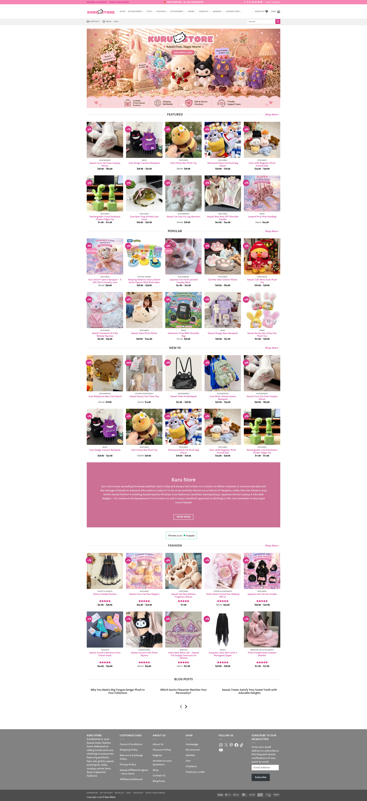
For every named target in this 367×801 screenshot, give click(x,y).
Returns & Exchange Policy (131, 757)
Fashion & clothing (131, 494)
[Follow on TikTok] (250, 2)
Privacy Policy (128, 764)
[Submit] (277, 21)
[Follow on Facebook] (245, 2)
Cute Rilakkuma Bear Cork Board (105, 396)
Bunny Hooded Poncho (105, 594)
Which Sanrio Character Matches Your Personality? (183, 691)
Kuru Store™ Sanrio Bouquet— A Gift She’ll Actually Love (104, 281)
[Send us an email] (255, 2)
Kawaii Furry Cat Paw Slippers (144, 594)
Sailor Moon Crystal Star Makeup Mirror (222, 595)
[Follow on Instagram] (247, 2)
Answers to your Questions (162, 762)
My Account (193, 749)
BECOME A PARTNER (97, 2)
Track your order (119, 2)
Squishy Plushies (161, 494)
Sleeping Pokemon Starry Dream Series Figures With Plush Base (144, 281)
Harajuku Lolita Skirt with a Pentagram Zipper (223, 654)
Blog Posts (159, 781)
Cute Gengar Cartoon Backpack (144, 163)
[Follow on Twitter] (253, 2)
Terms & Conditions (131, 744)
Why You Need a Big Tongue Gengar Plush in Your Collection (118, 691)
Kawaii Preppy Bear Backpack (223, 333)
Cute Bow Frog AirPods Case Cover (144, 218)
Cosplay (203, 11)
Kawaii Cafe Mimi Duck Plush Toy (262, 281)
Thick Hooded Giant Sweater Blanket (262, 654)
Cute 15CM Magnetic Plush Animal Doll (262, 164)
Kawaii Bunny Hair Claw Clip (144, 396)
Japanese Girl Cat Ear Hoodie (262, 594)
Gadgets (106, 498)
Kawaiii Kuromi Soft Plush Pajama (144, 654)
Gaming (217, 11)
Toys (149, 11)
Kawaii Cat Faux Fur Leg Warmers (183, 216)
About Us (158, 744)
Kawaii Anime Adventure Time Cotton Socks (104, 654)
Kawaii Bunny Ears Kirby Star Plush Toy (262, 334)
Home (191, 11)
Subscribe (260, 777)
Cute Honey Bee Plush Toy (183, 163)
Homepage (192, 744)
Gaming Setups (211, 494)
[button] (272, 2)
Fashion (161, 11)
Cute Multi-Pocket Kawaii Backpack (223, 397)
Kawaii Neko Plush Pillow (144, 333)
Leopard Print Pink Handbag (262, 216)
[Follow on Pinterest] (258, 2)
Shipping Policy (129, 749)
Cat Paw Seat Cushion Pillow (222, 280)
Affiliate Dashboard (131, 779)
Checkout (191, 766)
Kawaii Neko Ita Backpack (183, 396)
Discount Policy (162, 749)
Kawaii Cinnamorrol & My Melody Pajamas (105, 334)
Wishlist (190, 755)
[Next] (272, 68)
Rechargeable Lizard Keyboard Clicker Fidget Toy (105, 218)
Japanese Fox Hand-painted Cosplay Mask (184, 281)
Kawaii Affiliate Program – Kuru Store (134, 772)
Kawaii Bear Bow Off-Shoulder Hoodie (223, 218)
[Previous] (94, 68)
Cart (188, 760)
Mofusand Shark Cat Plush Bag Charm (222, 164)
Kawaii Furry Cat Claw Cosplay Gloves (105, 164)
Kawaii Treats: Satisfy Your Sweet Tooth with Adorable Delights (249, 691)
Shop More (271, 114)
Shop (122, 11)
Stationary (176, 11)
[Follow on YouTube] (261, 2)
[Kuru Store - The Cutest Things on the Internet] (101, 11)
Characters (233, 11)
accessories (135, 11)
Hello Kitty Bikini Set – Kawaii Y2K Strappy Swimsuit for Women (183, 655)
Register (157, 755)
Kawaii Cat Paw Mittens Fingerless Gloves (183, 595)
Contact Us (159, 775)
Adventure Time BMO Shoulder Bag (183, 334)
